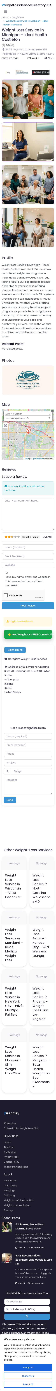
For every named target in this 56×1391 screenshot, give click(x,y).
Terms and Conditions (16, 1166)
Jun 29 (21, 1247)
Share (51, 58)
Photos (8, 360)
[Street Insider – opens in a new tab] (18, 72)
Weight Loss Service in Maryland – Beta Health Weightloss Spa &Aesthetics (42, 1066)
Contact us (10, 1152)
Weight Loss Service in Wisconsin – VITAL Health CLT (13, 886)
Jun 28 (21, 1283)
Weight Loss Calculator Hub (18, 1200)
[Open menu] (6, 11)
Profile (7, 257)
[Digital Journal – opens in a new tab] (38, 72)
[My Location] (28, 418)
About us (8, 1147)
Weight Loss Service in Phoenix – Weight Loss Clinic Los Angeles (41, 1003)
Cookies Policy (11, 1161)
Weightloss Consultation (17, 1205)
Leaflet (26, 458)
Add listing (9, 1195)
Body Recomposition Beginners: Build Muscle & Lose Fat (33, 1260)
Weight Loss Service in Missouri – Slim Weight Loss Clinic (13, 1060)
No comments (37, 1247)
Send (10, 800)
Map (6, 404)
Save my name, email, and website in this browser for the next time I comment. (28, 581)
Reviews (9, 469)
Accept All (28, 1367)
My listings (9, 1190)
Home (7, 1142)
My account (10, 1180)
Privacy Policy (11, 1156)
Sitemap (8, 1210)
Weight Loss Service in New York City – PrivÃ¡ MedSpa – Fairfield (14, 1001)
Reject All (28, 1384)
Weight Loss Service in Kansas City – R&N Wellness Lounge (41, 942)
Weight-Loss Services (34, 659)
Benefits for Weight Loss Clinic (23, 1128)
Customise (28, 1376)
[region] (28, 1362)
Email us (11, 1123)
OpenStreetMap (38, 458)
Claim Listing (15, 650)
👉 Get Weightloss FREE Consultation (30, 634)
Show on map (10, 58)
